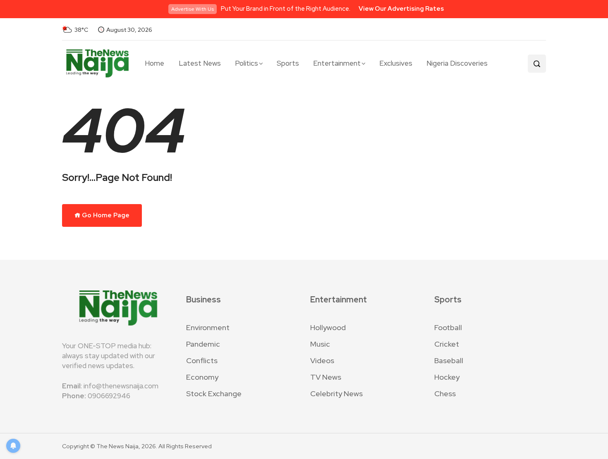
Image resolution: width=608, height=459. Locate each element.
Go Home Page (105, 215)
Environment (208, 327)
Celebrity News (336, 393)
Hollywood (328, 327)
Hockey (447, 377)
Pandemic (203, 344)
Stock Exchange (214, 393)
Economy (202, 377)
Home (154, 63)
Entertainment (337, 63)
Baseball (448, 360)
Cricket (446, 344)
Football (448, 327)
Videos (322, 360)
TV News (325, 377)
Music (320, 344)
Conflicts (202, 360)
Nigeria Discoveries (457, 63)
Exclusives (395, 63)
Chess (445, 393)
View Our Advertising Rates (401, 9)
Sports (288, 63)
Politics (246, 63)
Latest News (200, 63)
